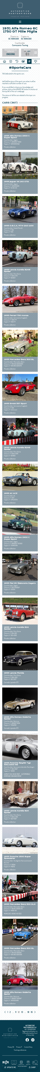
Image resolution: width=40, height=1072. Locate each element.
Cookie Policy (28, 1047)
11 (16, 1012)
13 (22, 1012)
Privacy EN (11, 1047)
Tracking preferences (20, 1050)
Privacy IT (19, 1047)
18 (28, 1012)
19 (32, 1012)
